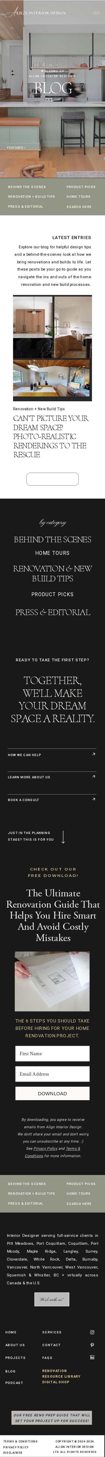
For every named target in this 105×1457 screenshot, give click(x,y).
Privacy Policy (45, 1148)
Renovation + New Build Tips (39, 409)
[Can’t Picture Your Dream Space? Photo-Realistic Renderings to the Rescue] (52, 348)
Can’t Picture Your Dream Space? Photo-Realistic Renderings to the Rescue (50, 436)
